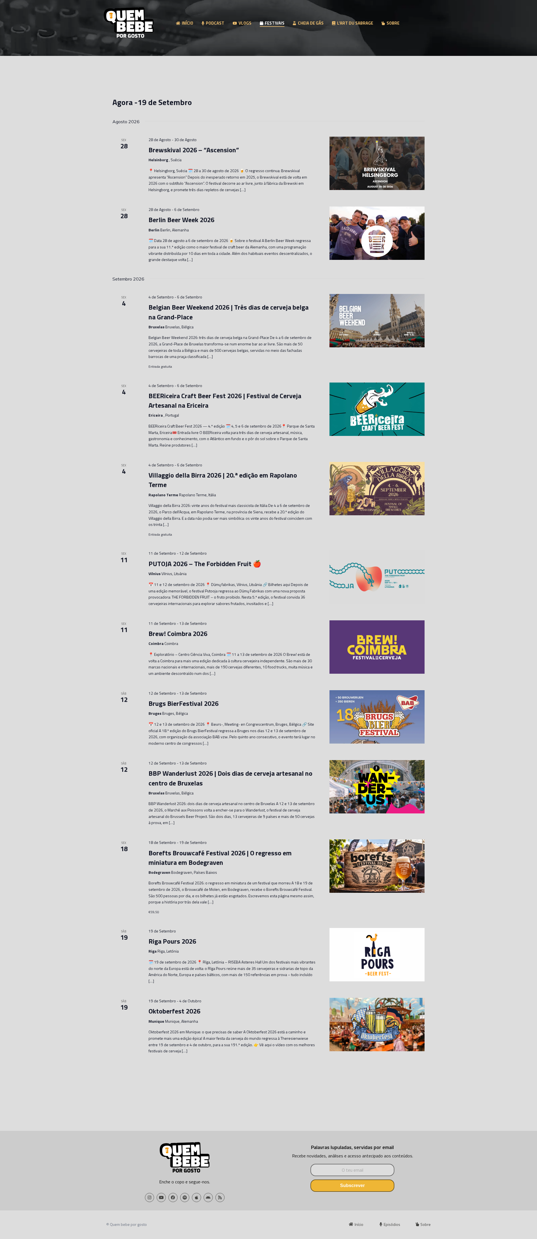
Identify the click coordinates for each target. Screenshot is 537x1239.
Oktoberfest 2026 (174, 1011)
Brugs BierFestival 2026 (183, 703)
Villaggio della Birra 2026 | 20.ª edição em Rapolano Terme (223, 480)
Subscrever (352, 1185)
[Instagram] (149, 1197)
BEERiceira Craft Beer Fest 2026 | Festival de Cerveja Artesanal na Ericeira (225, 400)
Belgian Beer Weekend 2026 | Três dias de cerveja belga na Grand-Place (228, 312)
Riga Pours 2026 (172, 941)
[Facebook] (173, 1197)
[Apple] (196, 1197)
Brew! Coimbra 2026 (178, 633)
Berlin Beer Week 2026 (181, 220)
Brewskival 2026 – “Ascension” (194, 150)
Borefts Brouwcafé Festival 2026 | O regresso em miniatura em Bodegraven (220, 857)
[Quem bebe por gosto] (129, 24)
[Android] (208, 1197)
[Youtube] (161, 1197)
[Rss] (220, 1197)
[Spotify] (184, 1197)
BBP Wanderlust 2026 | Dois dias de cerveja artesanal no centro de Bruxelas (230, 778)
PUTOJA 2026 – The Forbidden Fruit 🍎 (205, 564)
